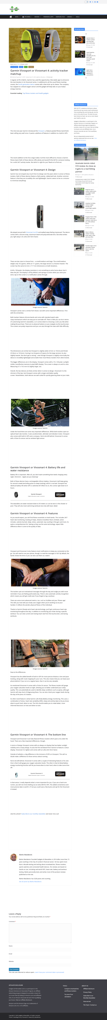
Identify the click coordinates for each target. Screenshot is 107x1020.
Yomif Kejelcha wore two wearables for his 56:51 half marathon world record (90, 42)
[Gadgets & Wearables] (10, 17)
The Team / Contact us (90, 1005)
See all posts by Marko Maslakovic (30, 881)
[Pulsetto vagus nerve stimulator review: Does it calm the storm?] (79, 250)
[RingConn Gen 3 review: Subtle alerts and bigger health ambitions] (79, 194)
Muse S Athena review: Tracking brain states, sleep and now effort (90, 234)
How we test (87, 1001)
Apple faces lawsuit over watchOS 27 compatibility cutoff (89, 59)
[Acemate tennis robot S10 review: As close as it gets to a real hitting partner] (86, 154)
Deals (77, 17)
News (16, 17)
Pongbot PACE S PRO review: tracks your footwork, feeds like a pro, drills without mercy (91, 220)
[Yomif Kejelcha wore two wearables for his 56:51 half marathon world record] (80, 39)
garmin (21, 67)
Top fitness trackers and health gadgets (36, 93)
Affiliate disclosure (88, 989)
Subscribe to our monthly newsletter (33, 814)
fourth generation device (26, 84)
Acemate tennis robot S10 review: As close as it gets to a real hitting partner (85, 167)
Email (10, 954)
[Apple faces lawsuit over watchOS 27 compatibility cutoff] (80, 57)
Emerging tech (60, 17)
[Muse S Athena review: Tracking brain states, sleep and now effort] (79, 236)
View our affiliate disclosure (24, 1000)
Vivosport (41, 131)
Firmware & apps (48, 17)
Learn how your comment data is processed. (49, 972)
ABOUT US (85, 986)
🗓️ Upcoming (26, 17)
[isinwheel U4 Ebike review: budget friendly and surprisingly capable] (79, 208)
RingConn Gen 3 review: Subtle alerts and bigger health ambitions (90, 192)
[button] (19, 17)
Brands (69, 17)
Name (10, 946)
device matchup (14, 67)
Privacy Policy (87, 992)
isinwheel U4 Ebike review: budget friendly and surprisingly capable (90, 206)
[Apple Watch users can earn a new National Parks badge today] (80, 73)
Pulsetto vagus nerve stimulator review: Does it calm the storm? (90, 248)
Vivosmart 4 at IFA (32, 232)
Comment (12, 921)
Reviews (37, 17)
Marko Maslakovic (42, 77)
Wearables (31, 67)
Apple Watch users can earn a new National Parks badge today (90, 75)
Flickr (18, 64)
